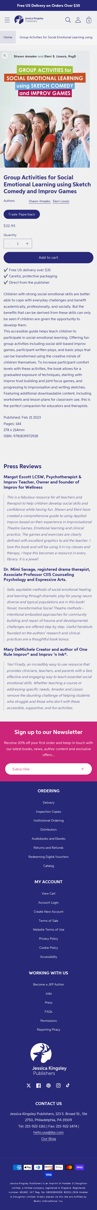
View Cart (48, 893)
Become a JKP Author (48, 984)
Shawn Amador (39, 201)
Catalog (48, 866)
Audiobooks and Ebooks (48, 838)
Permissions (48, 1020)
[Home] (28, 19)
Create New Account (48, 911)
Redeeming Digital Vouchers (48, 857)
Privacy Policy (48, 938)
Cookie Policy (48, 947)
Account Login (48, 902)
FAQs (48, 1011)
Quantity (10, 235)
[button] (7, 20)
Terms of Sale (48, 920)
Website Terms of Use (48, 929)
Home (8, 37)
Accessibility (48, 957)
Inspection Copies (48, 811)
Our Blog (48, 1139)
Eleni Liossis (61, 201)
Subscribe (21, 769)
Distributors (48, 829)
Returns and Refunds (48, 847)
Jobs (48, 993)
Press (48, 1002)
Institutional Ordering (49, 820)
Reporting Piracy (48, 1029)
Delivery (48, 802)
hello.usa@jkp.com (48, 1132)
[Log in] (78, 20)
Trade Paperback (21, 214)
